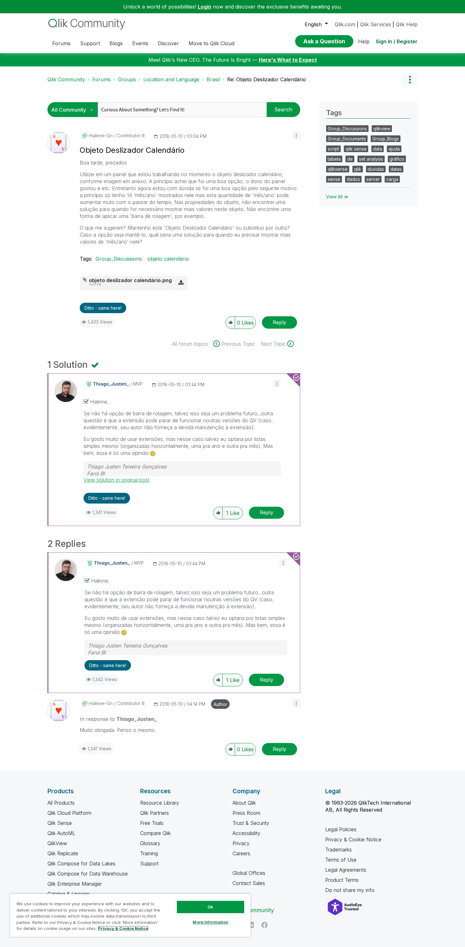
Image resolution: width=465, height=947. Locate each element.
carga (392, 179)
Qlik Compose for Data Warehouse (87, 873)
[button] (296, 135)
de (350, 159)
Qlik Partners (154, 813)
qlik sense (356, 149)
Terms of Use (340, 860)
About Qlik (244, 803)
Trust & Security (250, 823)
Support (149, 863)
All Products (61, 803)
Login (204, 6)
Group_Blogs (385, 138)
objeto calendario (168, 259)
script (333, 149)
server (373, 179)
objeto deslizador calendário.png (130, 280)
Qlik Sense (59, 823)
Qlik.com (345, 24)
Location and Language (171, 79)
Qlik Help (407, 24)
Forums (101, 79)
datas (396, 169)
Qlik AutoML (61, 833)
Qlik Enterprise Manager (74, 884)
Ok (210, 906)
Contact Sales (248, 883)
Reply (279, 322)
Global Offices (248, 873)
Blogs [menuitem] (116, 43)
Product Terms (342, 880)
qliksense (338, 169)
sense (334, 179)
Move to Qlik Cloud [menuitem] (211, 43)
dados (353, 179)
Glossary (150, 843)
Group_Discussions (119, 259)
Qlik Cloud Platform (69, 813)
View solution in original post (116, 480)
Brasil (213, 79)
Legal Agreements (345, 870)
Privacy (241, 843)
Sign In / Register (397, 41)
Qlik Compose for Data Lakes (81, 863)
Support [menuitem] (90, 43)
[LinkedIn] (251, 925)
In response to (118, 719)
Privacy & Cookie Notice (353, 839)
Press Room (246, 813)
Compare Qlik (155, 833)
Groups (127, 79)
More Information (210, 922)
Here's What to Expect (288, 60)
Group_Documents (347, 138)
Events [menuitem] (140, 43)
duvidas (376, 169)
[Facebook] (264, 925)
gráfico (396, 159)
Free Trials (152, 823)
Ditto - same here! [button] (102, 308)
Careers (241, 853)
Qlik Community (66, 79)
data (377, 149)
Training (149, 853)
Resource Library (159, 803)
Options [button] (410, 79)
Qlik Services (375, 24)
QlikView (57, 843)
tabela (334, 159)
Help (363, 41)
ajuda (394, 149)
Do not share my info (350, 890)
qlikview (381, 128)
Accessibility (246, 833)
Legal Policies (340, 829)
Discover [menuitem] (168, 43)
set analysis (371, 159)
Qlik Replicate (62, 853)
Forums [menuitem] (61, 43)
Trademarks (338, 849)
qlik (357, 169)
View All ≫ (337, 196)
